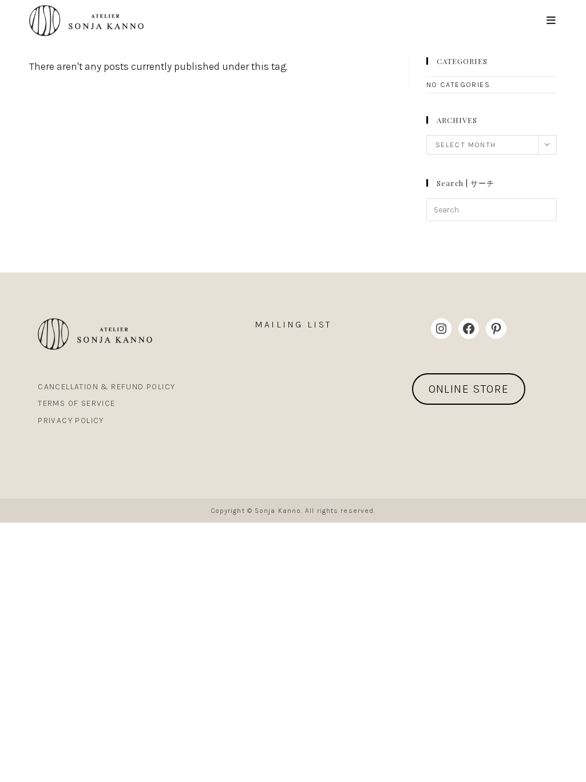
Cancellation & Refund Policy (106, 387)
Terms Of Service (76, 403)
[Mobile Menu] (551, 20)
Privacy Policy (71, 420)
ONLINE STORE (469, 389)
